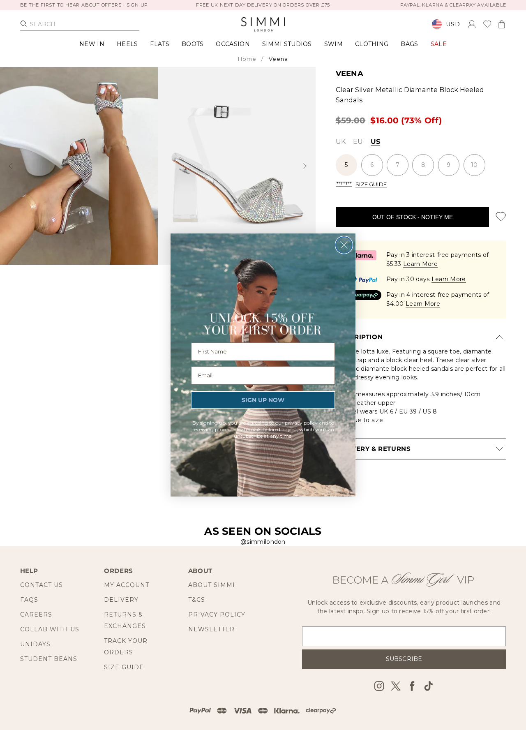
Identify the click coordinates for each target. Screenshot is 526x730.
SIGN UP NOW (263, 400)
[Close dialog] (344, 245)
